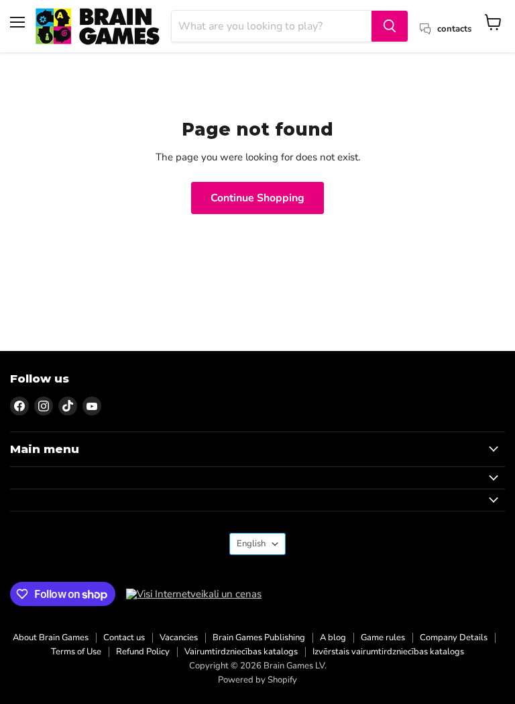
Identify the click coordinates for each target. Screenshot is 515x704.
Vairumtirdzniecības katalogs (241, 652)
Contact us (124, 638)
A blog (333, 638)
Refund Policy (143, 652)
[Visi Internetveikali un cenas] (194, 594)
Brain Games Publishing (259, 638)
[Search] (389, 26)
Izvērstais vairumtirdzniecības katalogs (388, 652)
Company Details (454, 638)
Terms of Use (76, 652)
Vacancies (179, 638)
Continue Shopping (257, 198)
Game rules (383, 638)
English (251, 544)
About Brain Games (51, 638)
